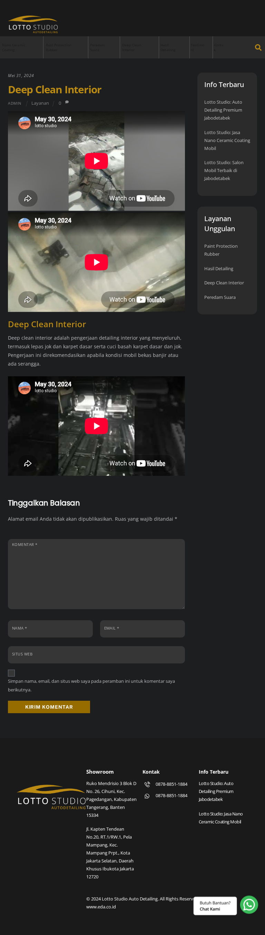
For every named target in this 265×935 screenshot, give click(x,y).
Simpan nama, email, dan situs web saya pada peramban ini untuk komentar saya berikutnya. (91, 685)
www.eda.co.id (101, 907)
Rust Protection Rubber (58, 47)
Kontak (219, 47)
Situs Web (22, 654)
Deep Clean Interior (131, 47)
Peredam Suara (97, 47)
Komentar (25, 544)
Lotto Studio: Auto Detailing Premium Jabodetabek (223, 110)
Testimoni (197, 47)
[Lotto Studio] (33, 30)
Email (111, 628)
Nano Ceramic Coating (14, 47)
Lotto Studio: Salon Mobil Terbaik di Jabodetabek (224, 170)
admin (14, 103)
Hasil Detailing (167, 47)
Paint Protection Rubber (221, 250)
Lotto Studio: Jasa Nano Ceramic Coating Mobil (227, 140)
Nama (19, 628)
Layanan (40, 103)
